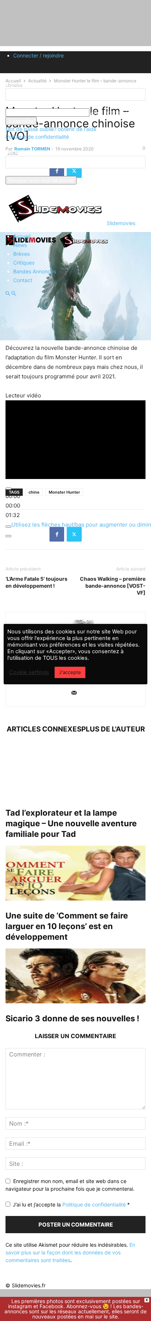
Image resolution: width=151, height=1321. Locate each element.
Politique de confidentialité (37, 137)
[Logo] (31, 247)
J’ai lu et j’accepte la (71, 1204)
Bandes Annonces (34, 271)
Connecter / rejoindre (38, 55)
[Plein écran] (8, 536)
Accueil (21, 236)
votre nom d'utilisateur (32, 104)
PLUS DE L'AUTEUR (113, 729)
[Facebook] (56, 534)
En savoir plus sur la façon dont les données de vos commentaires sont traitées (70, 1252)
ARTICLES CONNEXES (44, 729)
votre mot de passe (112, 112)
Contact (22, 280)
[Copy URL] (91, 534)
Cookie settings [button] (29, 672)
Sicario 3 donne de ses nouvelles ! (72, 1018)
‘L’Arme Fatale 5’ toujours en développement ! (36, 582)
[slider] (12, 505)
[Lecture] (8, 488)
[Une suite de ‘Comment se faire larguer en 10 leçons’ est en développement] (75, 873)
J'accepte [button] (70, 672)
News (20, 245)
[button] (7, 294)
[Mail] (74, 693)
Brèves (21, 254)
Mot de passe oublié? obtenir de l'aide (50, 129)
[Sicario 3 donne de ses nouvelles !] (75, 975)
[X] (74, 534)
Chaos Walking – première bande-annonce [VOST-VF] (113, 586)
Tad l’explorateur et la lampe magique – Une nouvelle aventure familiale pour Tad (71, 823)
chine (34, 492)
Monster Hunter (64, 492)
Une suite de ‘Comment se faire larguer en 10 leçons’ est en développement (66, 926)
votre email (18, 172)
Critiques (23, 262)
